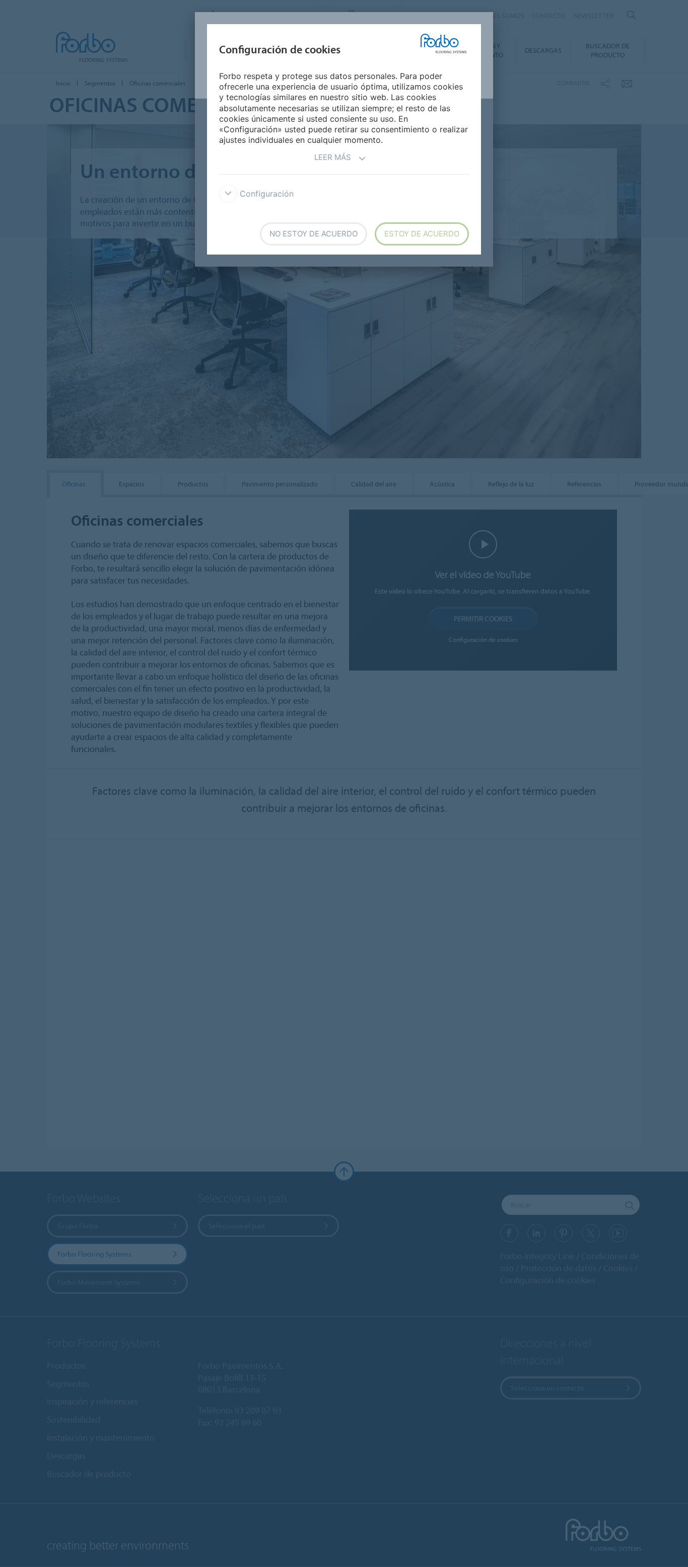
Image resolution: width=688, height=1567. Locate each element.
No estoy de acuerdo (313, 233)
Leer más (332, 157)
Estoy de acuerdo (421, 233)
